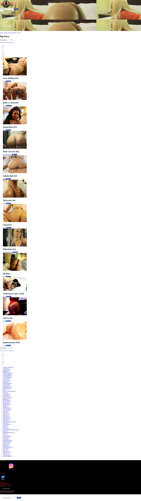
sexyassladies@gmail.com (6, 484)
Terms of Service (7, 18)
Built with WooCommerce (6, 492)
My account (5, 13)
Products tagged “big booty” (10, 32)
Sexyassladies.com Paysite (9, 17)
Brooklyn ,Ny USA (4, 483)
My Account (6, 495)
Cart (4, 16)
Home (1, 32)
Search (15, 9)
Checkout (5, 14)
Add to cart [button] (8, 81)
